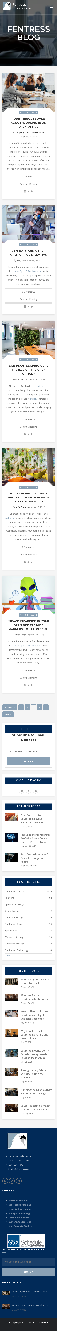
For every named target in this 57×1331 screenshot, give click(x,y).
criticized (39, 386)
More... (8, 955)
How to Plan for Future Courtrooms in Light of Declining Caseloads (34, 1015)
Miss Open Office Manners (28, 271)
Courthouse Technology (16, 950)
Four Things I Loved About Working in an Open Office (28, 122)
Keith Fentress (21, 379)
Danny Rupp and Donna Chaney (29, 132)
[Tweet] (28, 191)
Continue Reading (28, 184)
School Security (12, 910)
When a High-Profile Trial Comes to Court (30, 1291)
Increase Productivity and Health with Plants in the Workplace (28, 497)
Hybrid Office (11, 930)
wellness (9, 517)
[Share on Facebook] (25, 191)
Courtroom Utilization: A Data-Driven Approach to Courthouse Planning (35, 1054)
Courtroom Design (14, 917)
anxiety (33, 398)
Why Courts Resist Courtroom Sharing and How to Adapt (34, 1034)
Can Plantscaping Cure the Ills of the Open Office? (28, 369)
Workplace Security (14, 937)
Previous (11, 707)
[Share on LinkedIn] (32, 191)
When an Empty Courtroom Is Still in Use (30, 1305)
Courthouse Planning (15, 891)
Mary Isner (22, 260)
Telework (9, 897)
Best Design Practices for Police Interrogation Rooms (35, 858)
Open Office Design (28, 113)
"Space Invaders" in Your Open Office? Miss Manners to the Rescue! (28, 625)
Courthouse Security (14, 924)
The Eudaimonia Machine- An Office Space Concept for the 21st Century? (36, 838)
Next (7, 714)
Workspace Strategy (14, 943)
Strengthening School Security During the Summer (34, 1074)
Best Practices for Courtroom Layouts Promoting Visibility (32, 818)
